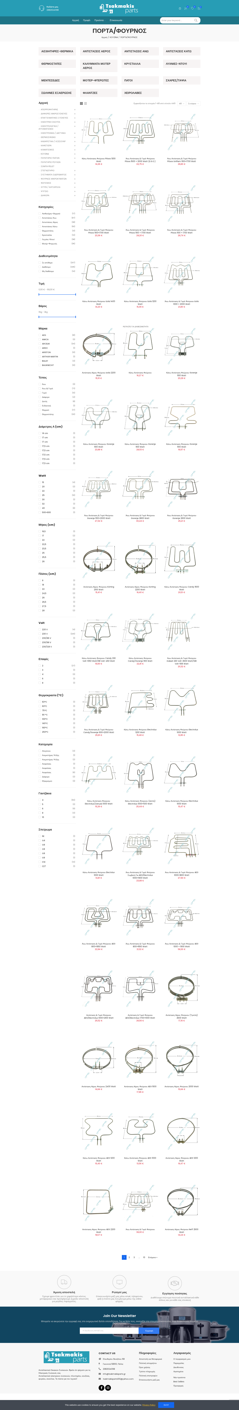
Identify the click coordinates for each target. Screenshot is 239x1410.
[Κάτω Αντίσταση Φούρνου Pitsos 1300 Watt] (98, 132)
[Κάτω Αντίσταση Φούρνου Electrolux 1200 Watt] (140, 703)
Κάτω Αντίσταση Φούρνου (140, 372)
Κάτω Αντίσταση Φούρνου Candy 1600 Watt (181, 588)
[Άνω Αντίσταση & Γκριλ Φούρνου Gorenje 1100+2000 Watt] (98, 489)
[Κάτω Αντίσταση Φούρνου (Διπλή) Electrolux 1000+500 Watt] (140, 774)
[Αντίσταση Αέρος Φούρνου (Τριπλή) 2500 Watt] (181, 988)
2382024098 (53, 10)
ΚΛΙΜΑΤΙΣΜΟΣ (47, 149)
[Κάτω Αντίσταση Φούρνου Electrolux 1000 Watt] (181, 703)
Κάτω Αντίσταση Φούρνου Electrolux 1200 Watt (140, 731)
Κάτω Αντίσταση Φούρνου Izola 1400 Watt (98, 302)
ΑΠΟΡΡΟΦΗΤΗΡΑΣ (49, 109)
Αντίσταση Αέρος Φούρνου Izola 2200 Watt (98, 374)
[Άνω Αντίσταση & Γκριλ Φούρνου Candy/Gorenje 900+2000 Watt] (98, 703)
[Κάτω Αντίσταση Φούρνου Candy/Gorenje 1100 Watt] (140, 631)
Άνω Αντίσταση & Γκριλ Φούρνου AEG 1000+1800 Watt (181, 874)
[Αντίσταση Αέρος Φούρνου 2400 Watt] (98, 1060)
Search (196, 20)
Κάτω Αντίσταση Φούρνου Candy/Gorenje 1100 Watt (140, 659)
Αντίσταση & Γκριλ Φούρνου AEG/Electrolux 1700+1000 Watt (140, 1016)
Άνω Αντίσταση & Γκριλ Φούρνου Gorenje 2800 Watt (140, 517)
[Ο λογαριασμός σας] (178, 8)
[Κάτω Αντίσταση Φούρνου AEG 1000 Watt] (140, 1131)
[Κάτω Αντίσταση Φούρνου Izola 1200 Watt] (140, 274)
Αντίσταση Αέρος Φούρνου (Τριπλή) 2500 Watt (182, 1016)
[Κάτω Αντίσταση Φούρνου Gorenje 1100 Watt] (181, 346)
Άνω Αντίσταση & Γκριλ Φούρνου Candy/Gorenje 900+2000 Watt (98, 731)
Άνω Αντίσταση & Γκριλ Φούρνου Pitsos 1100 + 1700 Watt (140, 231)
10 (144, 1257)
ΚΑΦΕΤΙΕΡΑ (46, 145)
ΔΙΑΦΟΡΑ (45, 195)
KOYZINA (45, 153)
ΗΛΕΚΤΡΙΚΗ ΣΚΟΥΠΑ (50, 122)
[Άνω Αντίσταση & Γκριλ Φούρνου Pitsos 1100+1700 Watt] (98, 203)
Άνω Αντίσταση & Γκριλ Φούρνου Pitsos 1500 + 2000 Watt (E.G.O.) (140, 160)
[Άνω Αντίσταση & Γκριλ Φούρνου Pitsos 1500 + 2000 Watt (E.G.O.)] (140, 132)
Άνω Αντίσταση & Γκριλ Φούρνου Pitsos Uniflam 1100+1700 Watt (181, 160)
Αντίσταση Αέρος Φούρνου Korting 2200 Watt (140, 588)
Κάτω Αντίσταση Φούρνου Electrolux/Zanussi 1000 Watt (99, 802)
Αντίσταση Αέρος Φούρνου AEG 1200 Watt (182, 1159)
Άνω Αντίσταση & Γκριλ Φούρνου (140, 1229)
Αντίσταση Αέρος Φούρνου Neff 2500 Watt (181, 1231)
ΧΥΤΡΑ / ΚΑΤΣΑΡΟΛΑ (50, 187)
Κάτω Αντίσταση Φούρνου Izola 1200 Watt (140, 302)
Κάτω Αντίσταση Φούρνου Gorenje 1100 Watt (181, 374)
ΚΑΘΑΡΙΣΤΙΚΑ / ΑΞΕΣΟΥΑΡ (53, 141)
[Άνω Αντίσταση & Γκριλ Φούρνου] (140, 1203)
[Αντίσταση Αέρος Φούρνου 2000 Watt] (181, 1060)
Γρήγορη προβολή (110, 125)
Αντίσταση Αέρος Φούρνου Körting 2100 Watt (98, 588)
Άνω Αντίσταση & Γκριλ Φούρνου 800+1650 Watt (140, 945)
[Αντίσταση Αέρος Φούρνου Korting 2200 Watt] (140, 560)
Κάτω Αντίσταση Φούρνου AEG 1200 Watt (99, 1159)
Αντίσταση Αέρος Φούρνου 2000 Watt (182, 1086)
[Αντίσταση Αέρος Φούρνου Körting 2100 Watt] (98, 560)
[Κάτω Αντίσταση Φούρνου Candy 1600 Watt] (181, 560)
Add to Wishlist (110, 119)
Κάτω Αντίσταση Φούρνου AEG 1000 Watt (140, 1159)
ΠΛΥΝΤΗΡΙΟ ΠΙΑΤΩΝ (50, 158)
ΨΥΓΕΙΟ (44, 191)
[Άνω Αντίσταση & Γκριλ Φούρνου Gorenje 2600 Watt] (181, 489)
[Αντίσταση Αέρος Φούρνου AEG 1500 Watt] (140, 1060)
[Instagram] (108, 1388)
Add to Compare (110, 113)
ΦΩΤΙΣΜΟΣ (46, 183)
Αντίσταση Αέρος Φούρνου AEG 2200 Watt (98, 1231)
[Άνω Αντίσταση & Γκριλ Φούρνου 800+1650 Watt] (140, 917)
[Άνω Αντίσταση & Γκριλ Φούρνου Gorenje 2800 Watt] (140, 489)
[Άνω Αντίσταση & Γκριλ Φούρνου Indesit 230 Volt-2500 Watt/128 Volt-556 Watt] (181, 631)
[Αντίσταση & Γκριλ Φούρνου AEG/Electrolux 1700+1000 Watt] (140, 988)
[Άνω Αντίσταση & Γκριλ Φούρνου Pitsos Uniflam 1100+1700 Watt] (181, 132)
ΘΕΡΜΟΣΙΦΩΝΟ (48, 137)
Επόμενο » (152, 1257)
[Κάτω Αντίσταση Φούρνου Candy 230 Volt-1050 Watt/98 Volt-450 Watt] (98, 631)
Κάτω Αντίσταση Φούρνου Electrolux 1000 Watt (181, 731)
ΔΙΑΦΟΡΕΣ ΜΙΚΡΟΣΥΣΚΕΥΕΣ (54, 113)
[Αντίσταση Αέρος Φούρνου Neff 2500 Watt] (181, 1203)
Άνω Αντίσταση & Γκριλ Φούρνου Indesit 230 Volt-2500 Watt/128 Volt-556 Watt (182, 661)
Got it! (166, 1405)
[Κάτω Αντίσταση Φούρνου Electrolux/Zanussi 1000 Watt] (98, 774)
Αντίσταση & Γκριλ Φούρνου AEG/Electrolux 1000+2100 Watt (99, 1016)
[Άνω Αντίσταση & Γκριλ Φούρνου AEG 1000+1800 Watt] (181, 845)
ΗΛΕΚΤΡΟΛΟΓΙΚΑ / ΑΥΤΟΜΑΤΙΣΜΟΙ (48, 127)
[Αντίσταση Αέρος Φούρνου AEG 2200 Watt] (98, 1203)
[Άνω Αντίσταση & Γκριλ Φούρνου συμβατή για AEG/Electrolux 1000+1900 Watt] (140, 845)
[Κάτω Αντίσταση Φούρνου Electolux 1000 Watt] (98, 845)
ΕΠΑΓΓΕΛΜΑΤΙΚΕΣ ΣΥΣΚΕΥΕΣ (54, 117)
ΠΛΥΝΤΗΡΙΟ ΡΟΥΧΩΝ (50, 162)
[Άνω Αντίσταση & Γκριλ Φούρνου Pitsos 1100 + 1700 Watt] (140, 203)
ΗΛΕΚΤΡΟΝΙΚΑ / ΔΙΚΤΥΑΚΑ (53, 133)
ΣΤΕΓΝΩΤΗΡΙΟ (47, 170)
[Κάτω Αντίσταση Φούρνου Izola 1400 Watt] (98, 274)
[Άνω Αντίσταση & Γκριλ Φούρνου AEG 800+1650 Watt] (98, 917)
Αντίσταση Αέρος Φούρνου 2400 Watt (99, 1086)
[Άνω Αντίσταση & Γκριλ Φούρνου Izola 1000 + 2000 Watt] (181, 274)
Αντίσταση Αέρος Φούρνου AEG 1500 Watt (140, 1088)
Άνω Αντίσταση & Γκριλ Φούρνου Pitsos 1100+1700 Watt (98, 231)
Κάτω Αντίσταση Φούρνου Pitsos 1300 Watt (98, 160)
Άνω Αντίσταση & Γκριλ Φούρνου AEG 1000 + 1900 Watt (181, 945)
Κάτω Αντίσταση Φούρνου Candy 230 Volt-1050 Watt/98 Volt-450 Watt (99, 659)
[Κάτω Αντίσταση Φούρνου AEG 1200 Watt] (98, 1131)
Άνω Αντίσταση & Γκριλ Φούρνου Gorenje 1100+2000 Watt (98, 517)
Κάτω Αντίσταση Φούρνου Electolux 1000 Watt (99, 874)
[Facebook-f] (101, 1388)
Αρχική (43, 103)
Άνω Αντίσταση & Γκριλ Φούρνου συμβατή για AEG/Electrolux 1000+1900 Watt (140, 875)
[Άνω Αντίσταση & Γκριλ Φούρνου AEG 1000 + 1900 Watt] (181, 917)
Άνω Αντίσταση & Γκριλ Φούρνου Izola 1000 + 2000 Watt (182, 302)
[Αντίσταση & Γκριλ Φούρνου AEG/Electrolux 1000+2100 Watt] (98, 988)
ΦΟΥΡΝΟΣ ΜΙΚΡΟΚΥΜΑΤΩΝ (54, 178)
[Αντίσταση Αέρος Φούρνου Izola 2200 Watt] (98, 346)
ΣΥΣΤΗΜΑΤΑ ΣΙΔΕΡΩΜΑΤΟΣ (54, 174)
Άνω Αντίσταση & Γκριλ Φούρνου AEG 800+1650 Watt (98, 945)
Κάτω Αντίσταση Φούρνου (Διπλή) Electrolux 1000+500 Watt (140, 802)
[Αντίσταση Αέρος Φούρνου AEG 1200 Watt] (181, 1131)
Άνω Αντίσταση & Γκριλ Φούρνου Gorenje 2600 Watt (181, 517)
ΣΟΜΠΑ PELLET (47, 166)
